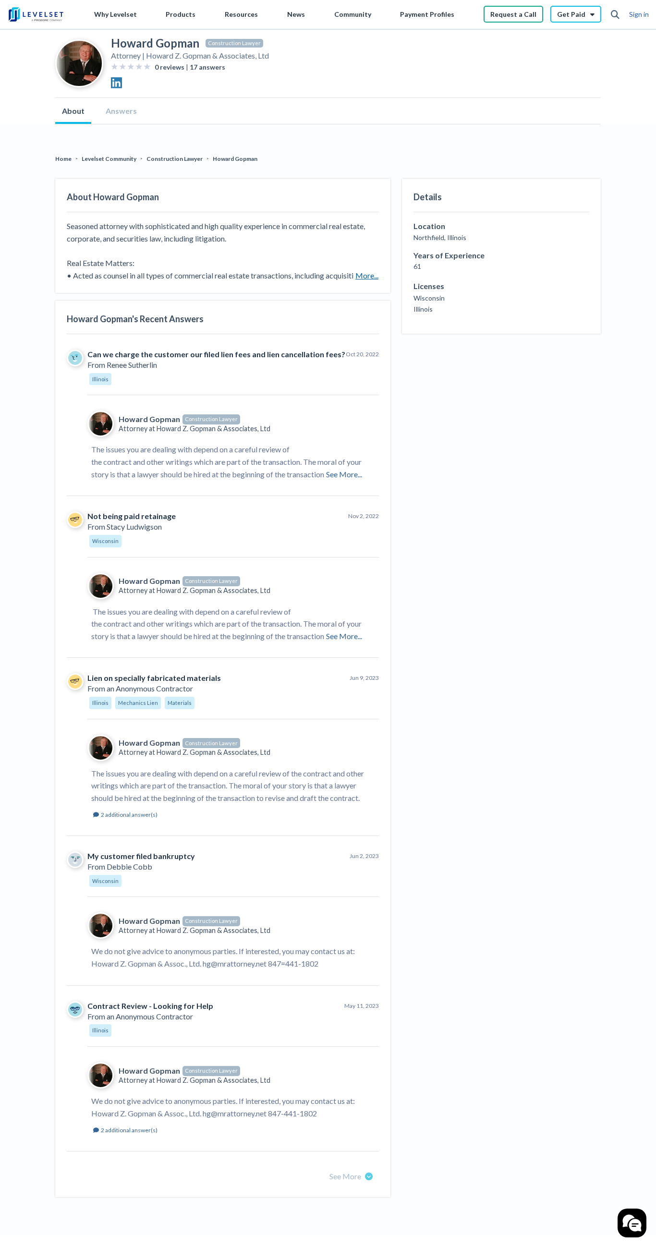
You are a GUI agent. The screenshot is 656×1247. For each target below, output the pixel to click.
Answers (121, 110)
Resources (241, 14)
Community (352, 14)
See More (345, 1176)
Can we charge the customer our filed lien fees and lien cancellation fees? (216, 354)
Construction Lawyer (234, 43)
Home (63, 158)
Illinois (100, 379)
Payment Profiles (427, 14)
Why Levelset (115, 14)
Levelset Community (109, 158)
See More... (344, 474)
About (73, 110)
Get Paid (571, 14)
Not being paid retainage (131, 516)
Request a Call (513, 14)
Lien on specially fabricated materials (154, 677)
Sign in (639, 14)
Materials (180, 703)
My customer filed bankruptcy (141, 855)
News (296, 14)
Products (180, 14)
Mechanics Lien (138, 703)
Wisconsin (105, 541)
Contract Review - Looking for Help (150, 1005)
